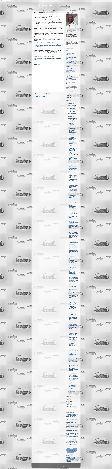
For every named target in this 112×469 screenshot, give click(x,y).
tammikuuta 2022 (71, 392)
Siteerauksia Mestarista (70, 90)
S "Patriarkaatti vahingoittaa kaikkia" (72, 361)
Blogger (63, 466)
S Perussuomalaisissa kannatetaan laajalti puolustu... (72, 196)
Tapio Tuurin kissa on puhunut (72, 436)
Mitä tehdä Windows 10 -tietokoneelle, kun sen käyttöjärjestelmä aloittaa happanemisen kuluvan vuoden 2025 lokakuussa (72, 459)
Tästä (67, 50)
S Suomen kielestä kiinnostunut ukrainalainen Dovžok (72, 131)
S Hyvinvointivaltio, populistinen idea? (72, 386)
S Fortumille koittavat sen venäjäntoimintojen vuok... (73, 226)
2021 (68, 394)
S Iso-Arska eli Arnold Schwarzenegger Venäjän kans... (72, 239)
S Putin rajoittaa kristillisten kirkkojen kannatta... (72, 158)
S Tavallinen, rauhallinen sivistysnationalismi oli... (73, 210)
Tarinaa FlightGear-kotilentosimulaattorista (71, 76)
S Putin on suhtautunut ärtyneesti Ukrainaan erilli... (72, 268)
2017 (68, 401)
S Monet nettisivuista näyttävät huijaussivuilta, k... (72, 192)
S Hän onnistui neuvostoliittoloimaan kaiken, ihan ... (73, 222)
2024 (68, 98)
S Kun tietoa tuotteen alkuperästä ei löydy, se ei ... (73, 318)
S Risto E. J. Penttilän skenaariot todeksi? (72, 200)
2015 (68, 404)
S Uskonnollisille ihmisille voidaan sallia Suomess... (73, 134)
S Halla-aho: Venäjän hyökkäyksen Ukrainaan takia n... (73, 145)
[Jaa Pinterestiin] (53, 56)
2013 (68, 407)
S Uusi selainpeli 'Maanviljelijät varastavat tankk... (72, 272)
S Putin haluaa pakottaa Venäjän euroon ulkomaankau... (72, 162)
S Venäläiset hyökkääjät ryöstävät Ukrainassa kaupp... (73, 236)
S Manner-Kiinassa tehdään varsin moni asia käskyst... (72, 261)
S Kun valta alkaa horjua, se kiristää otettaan (73, 219)
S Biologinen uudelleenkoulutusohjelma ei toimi (73, 154)
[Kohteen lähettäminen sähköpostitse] (48, 56)
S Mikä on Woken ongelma (73, 242)
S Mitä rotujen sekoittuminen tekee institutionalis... (72, 138)
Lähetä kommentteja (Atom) (41, 96)
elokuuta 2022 (71, 110)
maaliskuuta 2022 (71, 118)
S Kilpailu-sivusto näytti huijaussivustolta (73, 334)
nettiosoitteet (69, 431)
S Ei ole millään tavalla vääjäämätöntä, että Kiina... (72, 229)
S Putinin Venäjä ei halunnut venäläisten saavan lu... (72, 142)
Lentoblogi (68, 66)
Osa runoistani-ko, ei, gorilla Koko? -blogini (71, 62)
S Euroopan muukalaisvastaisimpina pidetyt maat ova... (73, 165)
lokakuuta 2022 (71, 106)
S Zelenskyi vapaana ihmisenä (72, 363)
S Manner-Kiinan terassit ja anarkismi (73, 180)
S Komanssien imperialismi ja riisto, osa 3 (72, 202)
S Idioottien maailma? (72, 358)
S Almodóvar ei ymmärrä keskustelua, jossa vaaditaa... (73, 186)
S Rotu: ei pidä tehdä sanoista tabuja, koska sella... (73, 314)
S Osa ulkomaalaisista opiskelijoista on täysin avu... (73, 330)
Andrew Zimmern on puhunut (71, 420)
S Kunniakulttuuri (71, 128)
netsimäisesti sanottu (50, 58)
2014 (68, 406)
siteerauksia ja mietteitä (71, 433)
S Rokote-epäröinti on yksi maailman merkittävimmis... (72, 372)
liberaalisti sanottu (42, 58)
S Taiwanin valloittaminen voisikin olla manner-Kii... (73, 379)
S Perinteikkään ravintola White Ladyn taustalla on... (73, 251)
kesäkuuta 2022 (71, 113)
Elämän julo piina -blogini (71, 59)
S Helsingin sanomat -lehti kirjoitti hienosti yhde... (73, 126)
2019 (68, 398)
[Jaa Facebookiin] (52, 56)
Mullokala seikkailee (42, 5)
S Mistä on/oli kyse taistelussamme (71, 341)
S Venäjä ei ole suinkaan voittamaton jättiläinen (73, 376)
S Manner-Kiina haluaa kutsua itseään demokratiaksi (72, 149)
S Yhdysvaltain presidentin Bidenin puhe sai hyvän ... (72, 344)
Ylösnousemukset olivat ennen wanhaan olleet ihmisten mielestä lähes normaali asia (72, 415)
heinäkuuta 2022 (71, 111)
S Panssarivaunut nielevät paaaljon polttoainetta (73, 255)
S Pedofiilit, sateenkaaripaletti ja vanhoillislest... (72, 206)
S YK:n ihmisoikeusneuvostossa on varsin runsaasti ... (73, 300)
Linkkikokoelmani (69, 83)
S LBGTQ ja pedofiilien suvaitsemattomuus (72, 325)
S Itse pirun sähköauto (72, 152)
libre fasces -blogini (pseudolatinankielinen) (70, 71)
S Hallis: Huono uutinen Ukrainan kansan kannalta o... (72, 176)
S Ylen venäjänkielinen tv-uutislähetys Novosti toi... (73, 169)
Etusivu (48, 93)
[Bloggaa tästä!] (50, 56)
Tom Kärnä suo (69, 55)
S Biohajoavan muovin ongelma (72, 217)
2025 (68, 97)
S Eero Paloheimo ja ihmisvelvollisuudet (72, 275)
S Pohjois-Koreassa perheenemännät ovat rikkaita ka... (73, 350)
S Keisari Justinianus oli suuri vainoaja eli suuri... (73, 233)
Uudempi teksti (38, 93)
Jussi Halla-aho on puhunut (71, 422)
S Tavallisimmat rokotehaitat (71, 124)
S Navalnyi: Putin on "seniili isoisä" (72, 389)
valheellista (68, 438)
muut (67, 428)
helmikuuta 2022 (71, 391)
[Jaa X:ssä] (51, 56)
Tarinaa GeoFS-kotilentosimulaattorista (71, 79)
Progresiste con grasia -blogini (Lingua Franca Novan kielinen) (72, 64)
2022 (68, 102)
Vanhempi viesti (59, 93)
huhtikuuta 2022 (71, 116)
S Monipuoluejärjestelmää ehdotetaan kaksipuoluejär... (73, 338)
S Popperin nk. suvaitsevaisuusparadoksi (73, 354)
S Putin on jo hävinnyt (72, 286)
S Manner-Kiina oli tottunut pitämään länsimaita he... (72, 307)
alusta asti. (47, 23)
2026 (68, 95)
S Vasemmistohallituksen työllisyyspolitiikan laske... (73, 289)
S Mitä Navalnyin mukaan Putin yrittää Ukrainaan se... (73, 292)
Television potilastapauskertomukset (71, 68)
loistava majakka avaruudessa (72, 426)
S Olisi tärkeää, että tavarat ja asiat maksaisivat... (72, 322)
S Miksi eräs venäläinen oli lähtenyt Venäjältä (72, 190)
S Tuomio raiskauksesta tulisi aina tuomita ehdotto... (72, 265)
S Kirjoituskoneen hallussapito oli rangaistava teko (72, 173)
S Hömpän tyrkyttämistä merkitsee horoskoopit (73, 278)
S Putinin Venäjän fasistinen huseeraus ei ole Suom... (73, 369)
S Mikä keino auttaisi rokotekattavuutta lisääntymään (72, 303)
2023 (68, 100)
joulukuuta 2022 (71, 103)
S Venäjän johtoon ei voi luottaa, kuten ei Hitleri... (72, 311)
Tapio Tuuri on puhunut (70, 434)
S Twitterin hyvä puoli (72, 357)
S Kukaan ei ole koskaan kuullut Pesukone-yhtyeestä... (72, 283)
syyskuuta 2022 (71, 108)
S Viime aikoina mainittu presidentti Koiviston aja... (72, 247)
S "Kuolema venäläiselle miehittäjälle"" (73, 348)
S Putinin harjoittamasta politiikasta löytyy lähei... (72, 257)
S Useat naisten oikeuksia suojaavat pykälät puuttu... (73, 296)
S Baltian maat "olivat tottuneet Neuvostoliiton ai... (72, 120)
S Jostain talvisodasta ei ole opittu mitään (73, 281)
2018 (68, 399)
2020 (68, 396)
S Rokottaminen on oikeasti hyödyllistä (72, 245)
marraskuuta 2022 (71, 105)
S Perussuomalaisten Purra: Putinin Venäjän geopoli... (73, 213)
